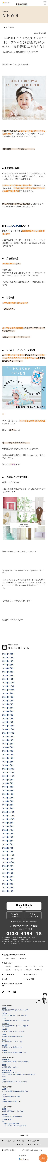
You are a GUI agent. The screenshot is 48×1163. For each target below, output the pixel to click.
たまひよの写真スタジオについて (14, 955)
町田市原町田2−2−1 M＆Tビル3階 (12, 1041)
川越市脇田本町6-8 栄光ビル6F (11, 1101)
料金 (13, 958)
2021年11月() (8, 859)
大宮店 (4, 1089)
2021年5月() (7, 880)
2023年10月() (8, 776)
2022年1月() (7, 852)
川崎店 (4, 1079)
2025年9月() (7, 693)
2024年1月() (7, 765)
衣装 (5, 979)
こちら (16, 264)
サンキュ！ (22, 1144)
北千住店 (4, 1013)
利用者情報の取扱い (10, 1150)
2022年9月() (7, 823)
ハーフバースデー (31, 966)
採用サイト (24, 1135)
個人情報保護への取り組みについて (32, 1150)
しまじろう (18, 969)
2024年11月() (8, 729)
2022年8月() (7, 826)
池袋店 (4, 1034)
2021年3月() (7, 887)
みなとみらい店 (6, 1070)
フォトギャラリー (31, 974)
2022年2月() (7, 848)
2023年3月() (7, 801)
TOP (3, 27)
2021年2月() (7, 891)
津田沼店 (4, 1114)
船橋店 (4, 1109)
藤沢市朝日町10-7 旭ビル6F (10, 1067)
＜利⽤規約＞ (26, 941)
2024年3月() (7, 758)
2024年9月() (7, 737)
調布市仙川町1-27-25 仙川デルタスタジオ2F (15, 1010)
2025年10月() (8, 690)
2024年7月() (7, 744)
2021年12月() (8, 855)
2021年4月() (7, 884)
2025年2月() (7, 719)
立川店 (4, 1018)
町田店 (4, 1039)
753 (41, 966)
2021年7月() (7, 873)
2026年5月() (7, 665)
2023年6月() (7, 790)
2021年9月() (7, 866)
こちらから (9, 309)
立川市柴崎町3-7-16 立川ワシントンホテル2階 (15, 1020)
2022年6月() (7, 834)
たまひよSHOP (34, 1141)
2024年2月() (7, 762)
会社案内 (23, 1155)
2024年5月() (7, 751)
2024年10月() (8, 733)
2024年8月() (7, 740)
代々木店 (4, 1029)
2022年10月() (8, 819)
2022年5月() (7, 837)
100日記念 (18, 966)
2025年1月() (7, 722)
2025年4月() (7, 711)
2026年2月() (7, 675)
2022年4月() (7, 841)
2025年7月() (7, 701)
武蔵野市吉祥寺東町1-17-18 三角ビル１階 (14, 1052)
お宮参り (8, 966)
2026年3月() (7, 672)
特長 (7, 958)
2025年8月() (7, 697)
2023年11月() (8, 772)
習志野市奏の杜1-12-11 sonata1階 (12, 1116)
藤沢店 (4, 1065)
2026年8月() (7, 654)
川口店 (4, 1094)
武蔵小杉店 (5, 1059)
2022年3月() (7, 844)
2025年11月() (8, 686)
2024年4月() (7, 755)
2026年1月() (7, 679)
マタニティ (38, 969)
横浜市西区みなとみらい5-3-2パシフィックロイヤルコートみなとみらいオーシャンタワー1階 (19, 1074)
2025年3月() (7, 715)
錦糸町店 (4, 1045)
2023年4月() (7, 798)
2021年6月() (7, 877)
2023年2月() (7, 805)
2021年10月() (8, 862)
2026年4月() (7, 668)
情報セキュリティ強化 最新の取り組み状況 (25, 921)
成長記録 (28, 969)
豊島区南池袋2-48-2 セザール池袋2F (12, 1036)
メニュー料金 (30, 979)
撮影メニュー (8, 963)
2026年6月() (7, 661)
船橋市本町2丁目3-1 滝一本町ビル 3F (13, 1111)
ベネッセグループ (9, 1141)
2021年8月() (7, 870)
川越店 (4, 1099)
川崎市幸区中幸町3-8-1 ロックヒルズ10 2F (14, 1082)
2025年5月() (7, 708)
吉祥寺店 (4, 1050)
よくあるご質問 (9, 974)
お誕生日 (8, 969)
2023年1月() (7, 808)
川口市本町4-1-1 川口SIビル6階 (11, 1096)
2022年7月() (7, 830)
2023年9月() (7, 780)
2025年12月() (8, 683)
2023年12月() (8, 769)
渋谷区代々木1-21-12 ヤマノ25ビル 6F (13, 1031)
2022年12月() (8, 812)
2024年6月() (7, 747)
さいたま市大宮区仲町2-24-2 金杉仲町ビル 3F (15, 1091)
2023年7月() (7, 787)
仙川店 (4, 1008)
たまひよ (21, 1141)
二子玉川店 (5, 1024)
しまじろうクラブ (35, 1144)
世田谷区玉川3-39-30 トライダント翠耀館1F (15, 1026)
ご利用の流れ (23, 958)
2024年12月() (8, 726)
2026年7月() (7, 657)
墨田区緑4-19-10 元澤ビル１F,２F (12, 1047)
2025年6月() (7, 704)
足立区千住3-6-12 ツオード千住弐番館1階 (14, 1015)
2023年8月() (7, 783)
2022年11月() (8, 816)
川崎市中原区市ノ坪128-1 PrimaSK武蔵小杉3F (15, 1061)
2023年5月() (7, 794)
